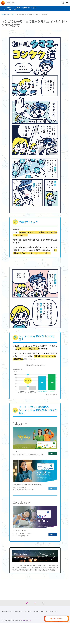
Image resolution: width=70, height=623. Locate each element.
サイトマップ (28, 611)
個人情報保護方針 (7, 611)
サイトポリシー (17, 611)
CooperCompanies (26, 620)
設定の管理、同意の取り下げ (49, 611)
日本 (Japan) (63, 3)
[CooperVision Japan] (8, 3)
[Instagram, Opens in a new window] (27, 603)
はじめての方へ (10, 14)
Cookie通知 (36, 611)
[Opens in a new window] (56, 619)
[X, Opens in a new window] (43, 603)
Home (3, 14)
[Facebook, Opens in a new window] (35, 603)
